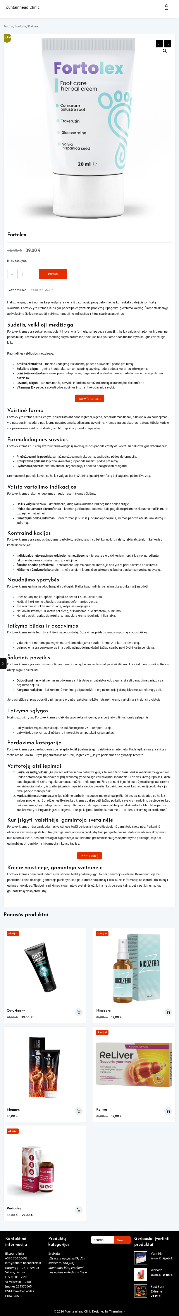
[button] (165, 51)
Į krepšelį (53, 274)
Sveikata (20, 26)
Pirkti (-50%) (89, 856)
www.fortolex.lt (90, 399)
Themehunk (117, 1311)
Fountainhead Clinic (21, 7)
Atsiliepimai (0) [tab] (43, 290)
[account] (169, 6)
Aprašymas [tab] (18, 290)
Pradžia (8, 26)
